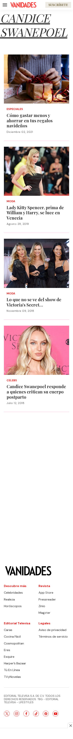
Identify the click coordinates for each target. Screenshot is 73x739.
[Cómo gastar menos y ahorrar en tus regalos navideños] (36, 79)
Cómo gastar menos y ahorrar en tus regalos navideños (30, 120)
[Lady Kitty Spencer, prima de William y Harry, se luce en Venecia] (36, 171)
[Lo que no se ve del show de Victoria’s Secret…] (36, 263)
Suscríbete (58, 5)
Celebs (12, 380)
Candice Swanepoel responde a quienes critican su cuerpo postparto (36, 391)
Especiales (15, 109)
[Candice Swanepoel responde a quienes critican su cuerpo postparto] (36, 350)
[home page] (23, 5)
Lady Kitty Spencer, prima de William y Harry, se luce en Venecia (35, 213)
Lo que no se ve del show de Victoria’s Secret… (34, 302)
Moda (11, 201)
